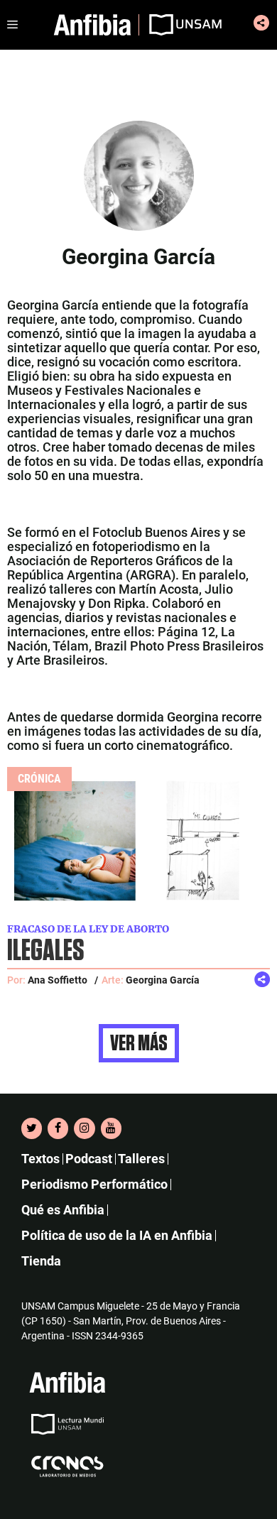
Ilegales (45, 951)
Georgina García (163, 980)
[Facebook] (58, 1128)
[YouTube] (111, 1128)
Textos (40, 1158)
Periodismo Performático (94, 1184)
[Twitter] (31, 1128)
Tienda (41, 1260)
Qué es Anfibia (62, 1209)
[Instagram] (84, 1128)
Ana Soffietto (57, 980)
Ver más (139, 1043)
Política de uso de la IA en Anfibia (116, 1235)
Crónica (39, 778)
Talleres (141, 1158)
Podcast (88, 1158)
